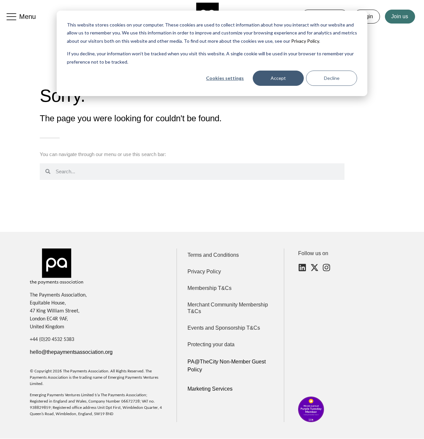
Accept (278, 78)
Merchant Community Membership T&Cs (227, 308)
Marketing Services (210, 389)
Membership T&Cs (209, 288)
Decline (332, 78)
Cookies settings (225, 78)
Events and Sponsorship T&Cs (223, 328)
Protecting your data (211, 344)
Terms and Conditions (213, 255)
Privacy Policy (304, 41)
